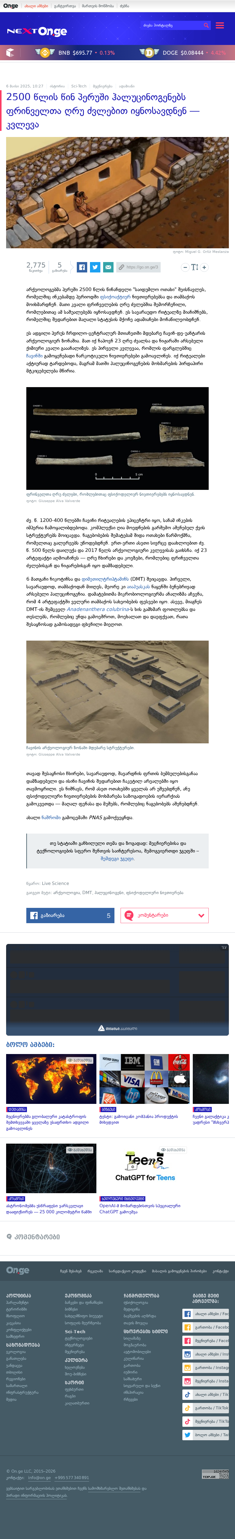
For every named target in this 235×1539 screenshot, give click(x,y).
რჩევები (131, 1399)
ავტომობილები (137, 1351)
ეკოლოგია (16, 1351)
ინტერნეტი (74, 1345)
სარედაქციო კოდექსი (127, 1271)
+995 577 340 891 (71, 1477)
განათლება (16, 1358)
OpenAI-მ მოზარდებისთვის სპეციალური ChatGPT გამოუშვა (143, 1179)
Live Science (55, 883)
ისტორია (57, 86)
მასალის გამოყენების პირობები (179, 1271)
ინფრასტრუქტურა (22, 1392)
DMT (87, 892)
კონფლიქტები (19, 1329)
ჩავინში (34, 356)
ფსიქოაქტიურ (115, 297)
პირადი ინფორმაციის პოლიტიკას (36, 1495)
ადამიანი (127, 86)
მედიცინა (132, 1309)
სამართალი (16, 1385)
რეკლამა (95, 1271)
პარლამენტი (17, 1302)
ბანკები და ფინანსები (84, 1302)
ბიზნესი (71, 1309)
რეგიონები (15, 1379)
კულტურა (76, 1360)
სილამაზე (132, 1338)
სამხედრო (15, 1336)
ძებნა (124, 6)
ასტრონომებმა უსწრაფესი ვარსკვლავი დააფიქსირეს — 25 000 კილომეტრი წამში (49, 1179)
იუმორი (130, 1372)
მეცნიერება (103, 86)
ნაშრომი (51, 817)
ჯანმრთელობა (141, 1295)
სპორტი (74, 1382)
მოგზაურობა (135, 1345)
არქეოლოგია (66, 892)
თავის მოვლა (136, 1323)
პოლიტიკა (18, 1295)
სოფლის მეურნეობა (83, 1323)
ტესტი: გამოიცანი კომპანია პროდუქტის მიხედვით (143, 1089)
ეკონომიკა (78, 1295)
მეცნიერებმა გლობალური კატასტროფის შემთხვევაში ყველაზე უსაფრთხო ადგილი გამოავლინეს (49, 1092)
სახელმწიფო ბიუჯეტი (84, 1316)
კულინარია (134, 1358)
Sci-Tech (79, 86)
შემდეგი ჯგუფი (117, 858)
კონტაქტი (221, 1271)
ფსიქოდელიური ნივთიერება (154, 892)
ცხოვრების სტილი (146, 1331)
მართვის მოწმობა (98, 6)
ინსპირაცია (134, 1392)
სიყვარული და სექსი (142, 1385)
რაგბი (70, 1396)
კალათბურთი (77, 1403)
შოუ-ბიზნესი (75, 1374)
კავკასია (13, 1323)
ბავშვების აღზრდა (140, 1316)
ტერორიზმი (16, 1309)
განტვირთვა (65, 6)
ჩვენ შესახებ (71, 1271)
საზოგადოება (23, 1345)
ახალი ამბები (36, 6)
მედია (11, 1399)
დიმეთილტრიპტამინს (105, 579)
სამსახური (133, 1379)
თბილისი (14, 1372)
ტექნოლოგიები (78, 1338)
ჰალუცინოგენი (109, 892)
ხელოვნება (75, 1367)
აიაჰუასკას (138, 587)
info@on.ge (39, 1477)
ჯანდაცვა (14, 1365)
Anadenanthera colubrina (98, 609)
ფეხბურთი (74, 1389)
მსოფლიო (15, 1316)
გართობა (132, 1365)
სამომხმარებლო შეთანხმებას (114, 1488)
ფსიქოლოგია (136, 1302)
